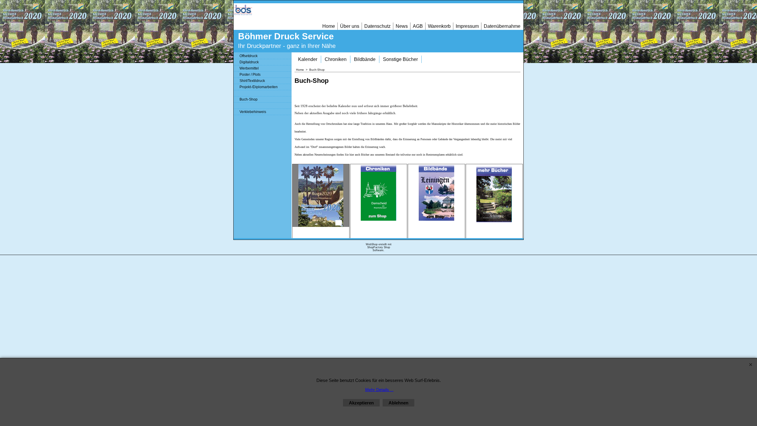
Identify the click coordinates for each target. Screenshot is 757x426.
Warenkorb (439, 26)
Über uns (349, 26)
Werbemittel (249, 68)
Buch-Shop (249, 99)
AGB (418, 26)
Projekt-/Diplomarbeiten (259, 87)
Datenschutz (377, 26)
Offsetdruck (249, 56)
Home (328, 26)
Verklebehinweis (253, 112)
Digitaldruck (249, 62)
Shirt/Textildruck (252, 81)
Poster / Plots (250, 74)
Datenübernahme (502, 26)
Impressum (467, 26)
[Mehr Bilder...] (338, 222)
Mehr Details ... (379, 389)
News (402, 26)
